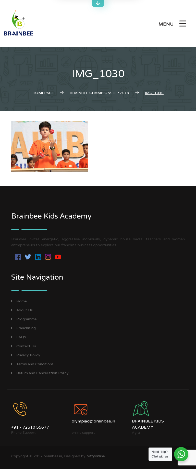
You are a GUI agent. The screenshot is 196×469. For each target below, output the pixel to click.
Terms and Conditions (35, 364)
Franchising (26, 328)
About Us (24, 310)
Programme (26, 319)
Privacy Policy (28, 355)
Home (21, 301)
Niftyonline (96, 456)
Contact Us (26, 346)
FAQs (21, 337)
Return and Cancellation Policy (42, 373)
